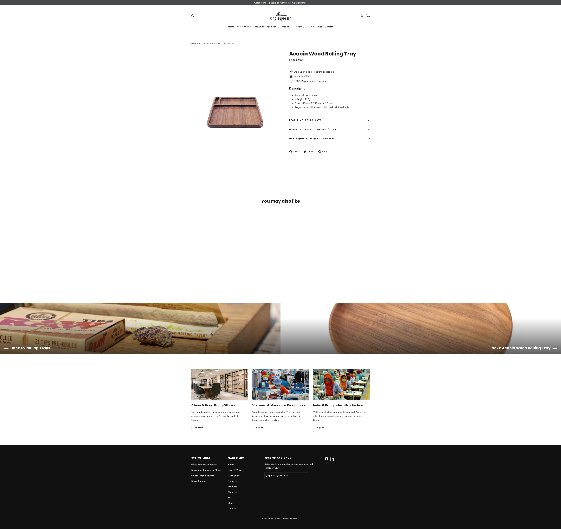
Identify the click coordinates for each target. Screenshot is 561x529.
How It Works (244, 26)
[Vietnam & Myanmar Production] (280, 384)
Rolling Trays (204, 43)
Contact (329, 26)
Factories (272, 26)
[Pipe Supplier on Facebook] (326, 459)
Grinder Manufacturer (202, 475)
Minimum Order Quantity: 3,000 (312, 129)
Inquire (199, 427)
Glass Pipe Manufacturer (204, 464)
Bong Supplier (198, 481)
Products (286, 26)
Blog (320, 26)
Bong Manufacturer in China (206, 470)
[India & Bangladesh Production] (341, 384)
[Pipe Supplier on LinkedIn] (332, 459)
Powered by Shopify (291, 518)
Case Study (258, 26)
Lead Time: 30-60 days (305, 120)
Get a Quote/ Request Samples (312, 138)
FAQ (313, 26)
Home (231, 26)
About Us (301, 26)
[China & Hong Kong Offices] (219, 384)
